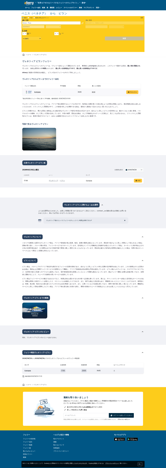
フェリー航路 (27, 445)
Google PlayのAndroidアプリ (132, 439)
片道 (31, 18)
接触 (54, 442)
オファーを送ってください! (122, 415)
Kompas (37, 92)
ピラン (62, 180)
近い (140, 464)
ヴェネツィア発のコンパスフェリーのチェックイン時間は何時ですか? (69, 220)
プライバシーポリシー (124, 419)
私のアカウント (58, 439)
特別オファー (27, 454)
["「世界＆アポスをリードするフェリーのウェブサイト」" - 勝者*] (29, 3)
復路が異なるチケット (42, 18)
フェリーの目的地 (29, 439)
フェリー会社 (36, 7)
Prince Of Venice (34, 315)
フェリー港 (27, 448)
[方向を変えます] (82, 23)
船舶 (80, 7)
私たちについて (58, 445)
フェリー (26, 435)
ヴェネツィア (53, 180)
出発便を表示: (119, 170)
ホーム (27, 7)
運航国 (52, 7)
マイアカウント (89, 7)
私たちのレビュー (29, 451)
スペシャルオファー (70, 7)
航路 (43, 7)
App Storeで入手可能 (119, 439)
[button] (98, 8)
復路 (25, 18)
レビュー (59, 7)
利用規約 (56, 448)
